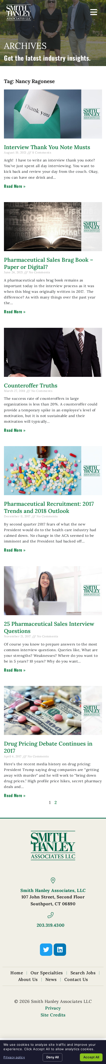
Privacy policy (14, 1057)
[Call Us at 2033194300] (50, 915)
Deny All (52, 1057)
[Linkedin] (60, 949)
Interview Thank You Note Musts (47, 147)
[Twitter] (46, 949)
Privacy (53, 1008)
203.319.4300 (51, 925)
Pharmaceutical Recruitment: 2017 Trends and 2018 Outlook (49, 507)
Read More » (15, 186)
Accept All (91, 1057)
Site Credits (53, 1015)
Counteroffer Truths (30, 385)
